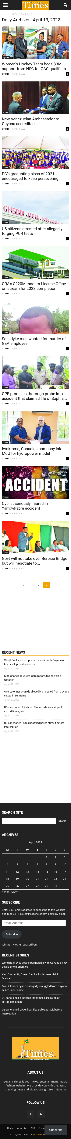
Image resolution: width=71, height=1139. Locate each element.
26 (17, 886)
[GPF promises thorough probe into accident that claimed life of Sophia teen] (35, 372)
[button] (65, 5)
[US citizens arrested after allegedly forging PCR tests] (35, 207)
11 (7, 871)
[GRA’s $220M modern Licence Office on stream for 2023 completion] (35, 262)
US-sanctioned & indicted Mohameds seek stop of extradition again (33, 709)
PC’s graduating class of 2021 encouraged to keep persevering (30, 176)
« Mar (5, 891)
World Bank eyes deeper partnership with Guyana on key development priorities (34, 662)
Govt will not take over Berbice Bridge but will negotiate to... (34, 561)
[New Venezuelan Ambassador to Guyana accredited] (35, 97)
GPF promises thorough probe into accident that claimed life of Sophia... (34, 396)
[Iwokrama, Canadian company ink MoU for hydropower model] (35, 427)
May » (15, 891)
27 (27, 886)
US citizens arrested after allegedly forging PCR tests (32, 231)
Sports (6, 57)
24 (64, 879)
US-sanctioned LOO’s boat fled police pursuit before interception (34, 724)
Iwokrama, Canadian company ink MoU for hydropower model (31, 451)
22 (46, 879)
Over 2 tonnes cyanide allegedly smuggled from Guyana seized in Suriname (36, 693)
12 (17, 871)
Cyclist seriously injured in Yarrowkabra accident (25, 506)
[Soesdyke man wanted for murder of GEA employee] (35, 317)
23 (55, 879)
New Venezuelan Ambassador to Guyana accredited (30, 121)
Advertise (22, 1128)
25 (7, 886)
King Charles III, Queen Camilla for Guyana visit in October (33, 677)
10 (64, 864)
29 (46, 886)
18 (7, 879)
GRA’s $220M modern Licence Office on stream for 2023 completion (34, 286)
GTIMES (5, 73)
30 (55, 886)
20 (27, 879)
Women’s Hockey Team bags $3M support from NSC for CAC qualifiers (34, 66)
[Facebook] (30, 1114)
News (5, 112)
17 (64, 871)
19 (17, 879)
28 (37, 886)
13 (27, 871)
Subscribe (12, 934)
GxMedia (37, 1134)
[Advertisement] (30, 618)
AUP (33, 1128)
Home (10, 1128)
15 (46, 871)
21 (37, 879)
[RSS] (40, 1114)
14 (37, 871)
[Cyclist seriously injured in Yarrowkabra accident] (35, 482)
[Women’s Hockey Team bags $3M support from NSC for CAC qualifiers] (35, 42)
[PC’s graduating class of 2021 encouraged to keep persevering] (35, 152)
